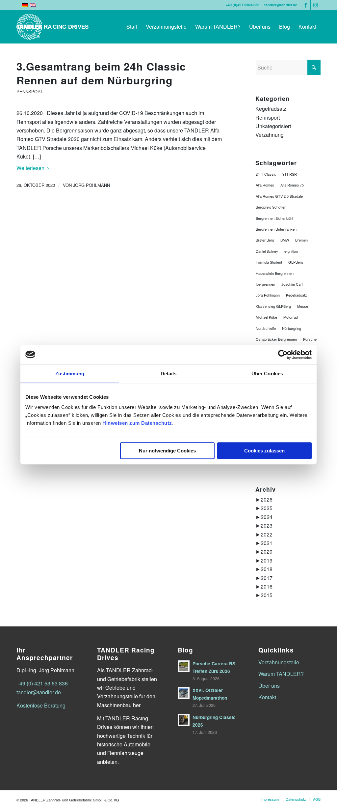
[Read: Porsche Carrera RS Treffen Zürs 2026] (184, 666)
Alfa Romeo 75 (292, 185)
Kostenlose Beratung (40, 705)
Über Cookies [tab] (267, 373)
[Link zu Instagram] (316, 5)
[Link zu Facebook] (305, 5)
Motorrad (290, 317)
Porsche (310, 339)
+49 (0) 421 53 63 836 (42, 683)
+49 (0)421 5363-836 (242, 4)
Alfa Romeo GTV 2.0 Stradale (279, 196)
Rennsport (29, 91)
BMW (284, 240)
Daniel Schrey (267, 251)
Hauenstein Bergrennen (275, 273)
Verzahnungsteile (278, 662)
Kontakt (267, 697)
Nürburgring (291, 328)
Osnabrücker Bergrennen (276, 339)
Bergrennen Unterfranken (276, 229)
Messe (302, 306)
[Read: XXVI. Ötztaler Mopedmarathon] (184, 693)
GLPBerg (295, 262)
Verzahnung (269, 134)
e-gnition (291, 251)
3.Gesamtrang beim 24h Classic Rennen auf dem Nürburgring (101, 73)
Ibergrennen (265, 284)
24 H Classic (266, 174)
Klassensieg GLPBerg (273, 306)
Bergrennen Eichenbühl (274, 218)
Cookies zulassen (264, 450)
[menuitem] (132, 26)
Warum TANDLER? (281, 674)
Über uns (269, 685)
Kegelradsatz (270, 108)
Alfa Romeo (265, 185)
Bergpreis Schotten (271, 207)
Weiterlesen (30, 168)
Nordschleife (266, 328)
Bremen (301, 240)
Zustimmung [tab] (70, 373)
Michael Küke (266, 317)
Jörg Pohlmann (91, 185)
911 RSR (289, 174)
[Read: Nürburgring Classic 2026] (184, 720)
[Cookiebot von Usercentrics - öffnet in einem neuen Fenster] (283, 355)
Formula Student (269, 262)
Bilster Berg (265, 240)
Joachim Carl (291, 284)
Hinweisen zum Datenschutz (137, 423)
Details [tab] (169, 373)
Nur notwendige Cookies (167, 450)
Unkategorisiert (273, 126)
